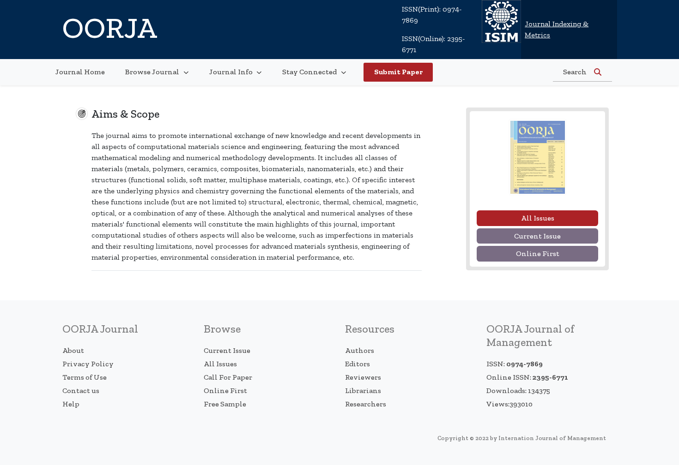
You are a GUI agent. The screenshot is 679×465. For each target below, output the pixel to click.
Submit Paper (398, 71)
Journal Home (80, 71)
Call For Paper (228, 377)
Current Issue (227, 350)
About (73, 350)
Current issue (537, 236)
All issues (537, 218)
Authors (359, 350)
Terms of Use (84, 377)
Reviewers (363, 377)
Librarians (363, 390)
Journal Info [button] (231, 71)
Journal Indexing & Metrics (556, 29)
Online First (537, 253)
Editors (357, 363)
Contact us (80, 390)
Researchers (365, 403)
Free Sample (225, 403)
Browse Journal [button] (153, 71)
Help (70, 403)
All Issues (220, 363)
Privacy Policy (88, 363)
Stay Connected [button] (310, 71)
